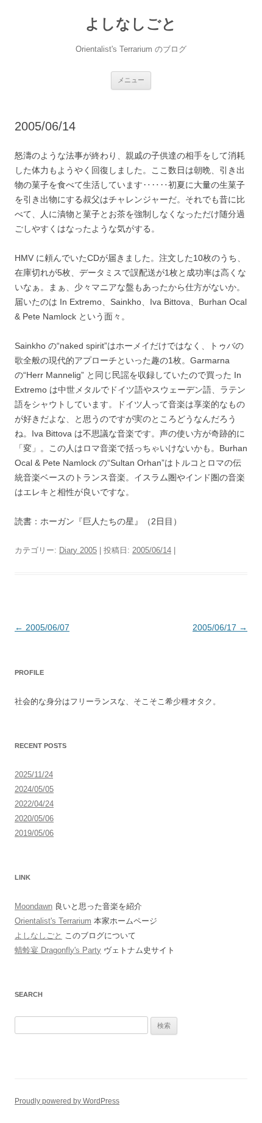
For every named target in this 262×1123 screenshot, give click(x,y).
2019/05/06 (34, 833)
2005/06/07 (42, 627)
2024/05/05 (34, 789)
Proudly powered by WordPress (67, 1101)
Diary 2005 (78, 550)
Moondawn (33, 906)
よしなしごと (131, 23)
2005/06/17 (220, 627)
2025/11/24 (34, 774)
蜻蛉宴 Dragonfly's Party (58, 950)
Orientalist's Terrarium (53, 920)
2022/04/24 (34, 803)
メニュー (131, 80)
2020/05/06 (34, 818)
